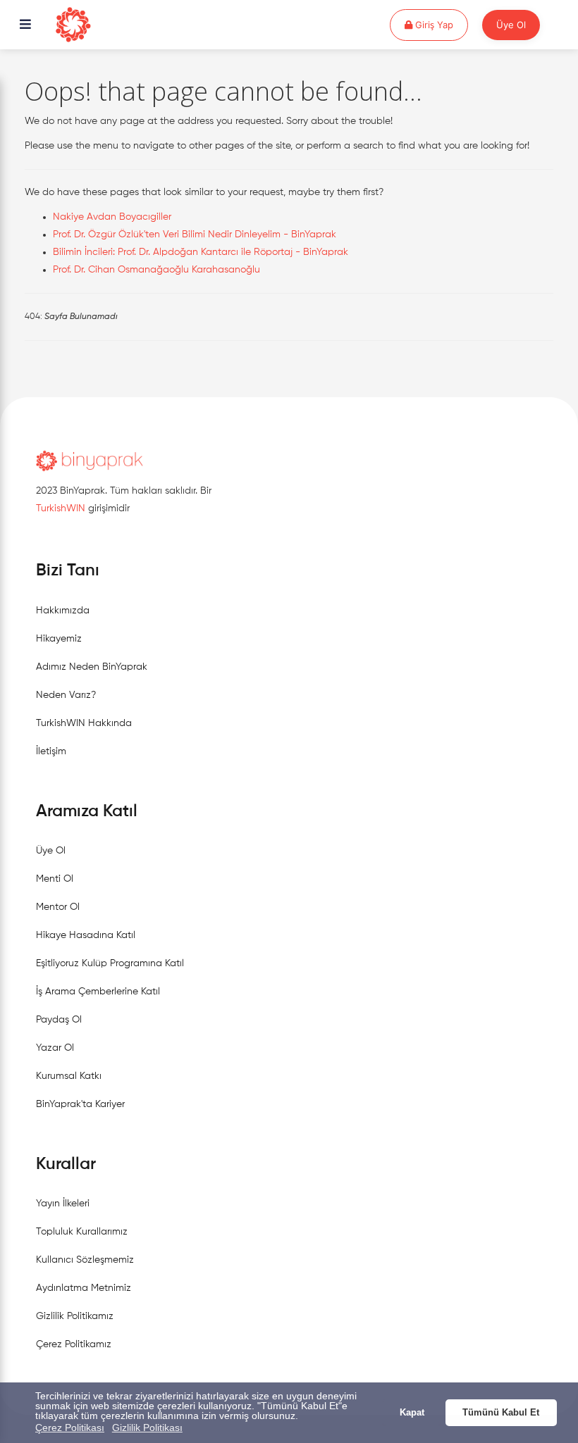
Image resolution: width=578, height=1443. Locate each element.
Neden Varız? (66, 695)
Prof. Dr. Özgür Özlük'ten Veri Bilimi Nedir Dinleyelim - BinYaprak (194, 234)
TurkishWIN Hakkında (84, 723)
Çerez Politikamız (73, 1344)
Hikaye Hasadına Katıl (85, 935)
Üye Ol (511, 24)
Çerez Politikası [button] (69, 1427)
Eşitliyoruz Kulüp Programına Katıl (110, 963)
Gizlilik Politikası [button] (147, 1427)
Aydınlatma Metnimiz (83, 1288)
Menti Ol (54, 879)
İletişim (51, 751)
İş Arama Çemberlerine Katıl (98, 992)
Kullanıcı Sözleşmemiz (85, 1260)
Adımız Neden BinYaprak (91, 667)
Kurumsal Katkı (69, 1076)
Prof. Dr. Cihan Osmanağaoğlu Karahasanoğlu (156, 270)
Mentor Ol (58, 907)
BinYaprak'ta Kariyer (80, 1104)
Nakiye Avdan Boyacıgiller (112, 217)
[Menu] (25, 25)
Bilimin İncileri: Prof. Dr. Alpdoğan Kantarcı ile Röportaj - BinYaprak (200, 252)
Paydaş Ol (59, 1020)
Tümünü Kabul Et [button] (500, 1413)
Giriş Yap (440, 24)
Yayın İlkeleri (63, 1203)
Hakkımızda (63, 611)
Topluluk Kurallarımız (82, 1232)
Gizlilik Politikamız (74, 1316)
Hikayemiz (59, 639)
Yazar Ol (55, 1048)
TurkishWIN (60, 508)
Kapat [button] (412, 1413)
